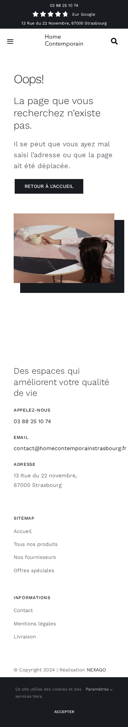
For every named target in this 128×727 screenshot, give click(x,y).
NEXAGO (96, 669)
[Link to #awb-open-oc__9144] (114, 41)
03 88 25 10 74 (64, 5)
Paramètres (98, 689)
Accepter (64, 712)
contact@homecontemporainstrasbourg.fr (70, 448)
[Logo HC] (64, 37)
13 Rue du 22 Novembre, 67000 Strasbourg (64, 23)
